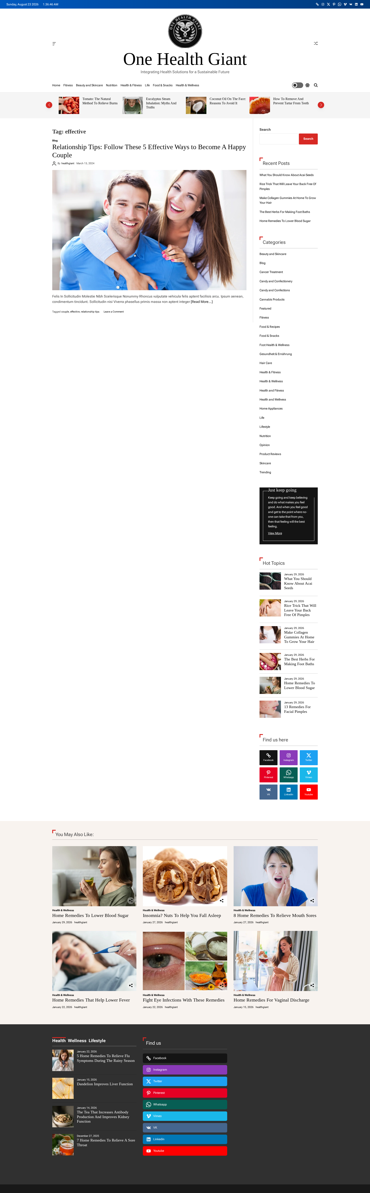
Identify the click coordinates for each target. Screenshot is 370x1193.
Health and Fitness (272, 390)
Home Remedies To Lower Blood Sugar (285, 221)
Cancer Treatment (271, 272)
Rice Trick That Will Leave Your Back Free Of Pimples (300, 610)
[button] (49, 105)
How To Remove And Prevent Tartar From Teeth (227, 101)
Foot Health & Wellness (274, 345)
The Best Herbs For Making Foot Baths (285, 212)
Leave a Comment (114, 311)
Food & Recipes (270, 326)
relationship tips (90, 311)
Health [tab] (59, 1040)
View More (275, 533)
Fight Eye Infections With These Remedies (184, 1000)
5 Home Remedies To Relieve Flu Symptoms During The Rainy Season (106, 1058)
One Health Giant (185, 59)
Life (147, 85)
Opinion (265, 445)
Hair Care (266, 363)
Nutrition (111, 85)
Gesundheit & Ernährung (276, 354)
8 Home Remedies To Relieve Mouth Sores (275, 915)
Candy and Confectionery (276, 281)
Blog (55, 140)
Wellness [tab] (77, 1040)
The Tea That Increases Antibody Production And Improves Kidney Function (103, 1116)
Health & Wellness (187, 85)
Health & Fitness (131, 85)
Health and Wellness (273, 399)
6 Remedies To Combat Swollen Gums (289, 101)
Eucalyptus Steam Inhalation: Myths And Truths (97, 103)
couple (65, 311)
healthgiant (67, 163)
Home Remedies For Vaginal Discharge (271, 1000)
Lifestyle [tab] (97, 1040)
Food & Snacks (163, 85)
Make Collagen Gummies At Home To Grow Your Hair (299, 637)
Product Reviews (270, 454)
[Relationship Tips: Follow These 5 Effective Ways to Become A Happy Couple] (149, 230)
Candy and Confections (275, 290)
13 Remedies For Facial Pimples (297, 709)
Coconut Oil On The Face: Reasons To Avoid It (164, 101)
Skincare (265, 463)
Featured (265, 308)
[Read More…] (202, 302)
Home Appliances (271, 408)
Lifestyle (265, 426)
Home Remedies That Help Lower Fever (91, 1000)
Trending (265, 472)
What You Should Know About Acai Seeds (287, 175)
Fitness (68, 85)
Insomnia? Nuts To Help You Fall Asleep (182, 915)
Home (56, 85)
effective (75, 311)
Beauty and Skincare (89, 85)
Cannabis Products (272, 299)
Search (265, 129)
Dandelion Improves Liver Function (105, 1084)
